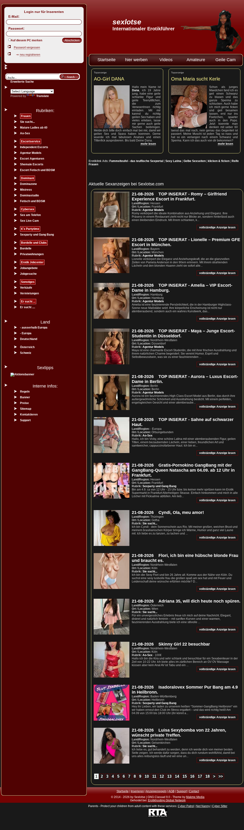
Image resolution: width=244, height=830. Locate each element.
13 (169, 776)
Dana (135, 90)
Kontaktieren (29, 414)
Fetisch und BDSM (32, 201)
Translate (42, 96)
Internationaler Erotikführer (143, 28)
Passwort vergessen (27, 47)
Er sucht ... (28, 301)
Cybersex (27, 209)
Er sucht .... (27, 307)
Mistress (26, 189)
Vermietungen (29, 293)
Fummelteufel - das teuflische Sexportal (136, 161)
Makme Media (195, 797)
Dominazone (28, 184)
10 (147, 776)
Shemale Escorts (31, 164)
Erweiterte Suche (22, 81)
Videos (166, 59)
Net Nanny (203, 806)
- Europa (25, 333)
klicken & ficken (218, 161)
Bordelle (25, 248)
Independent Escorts (34, 147)
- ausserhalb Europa (33, 327)
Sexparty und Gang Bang (159, 486)
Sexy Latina (173, 161)
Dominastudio (29, 195)
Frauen (25, 116)
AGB (171, 791)
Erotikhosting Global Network (167, 800)
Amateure (196, 59)
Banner (25, 397)
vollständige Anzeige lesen (217, 227)
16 (192, 776)
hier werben (136, 59)
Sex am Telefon (30, 215)
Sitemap (25, 408)
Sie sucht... (149, 523)
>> (221, 776)
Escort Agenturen (32, 158)
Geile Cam (225, 59)
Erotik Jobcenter (32, 262)
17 (200, 776)
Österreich (27, 347)
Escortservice (30, 141)
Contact (194, 791)
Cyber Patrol (186, 806)
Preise (24, 403)
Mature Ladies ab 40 (33, 127)
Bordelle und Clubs (34, 242)
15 (185, 776)
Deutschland (28, 339)
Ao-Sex (147, 435)
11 (154, 776)
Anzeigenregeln (156, 791)
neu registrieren (30, 54)
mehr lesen (148, 144)
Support (25, 420)
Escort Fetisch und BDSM (37, 170)
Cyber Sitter (219, 806)
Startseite (106, 59)
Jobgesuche (28, 273)
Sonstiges (28, 282)
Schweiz (25, 353)
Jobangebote (29, 268)
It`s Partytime (30, 229)
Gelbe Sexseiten (194, 161)
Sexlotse (126, 22)
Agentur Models (153, 210)
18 (207, 776)
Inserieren (137, 791)
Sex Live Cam (29, 220)
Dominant (27, 178)
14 (177, 776)
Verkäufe (26, 287)
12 (162, 776)
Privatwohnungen (32, 254)
